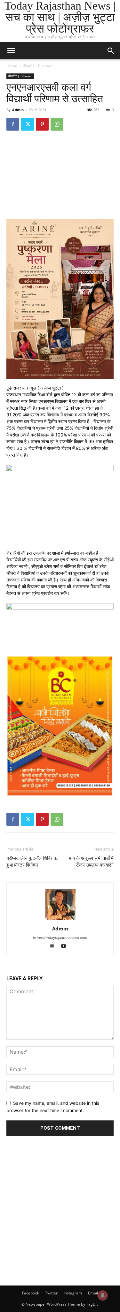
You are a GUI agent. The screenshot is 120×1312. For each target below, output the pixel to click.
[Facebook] (12, 124)
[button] (111, 50)
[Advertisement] (60, 1214)
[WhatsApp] (57, 124)
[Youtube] (65, 946)
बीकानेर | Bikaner (37, 66)
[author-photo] (60, 919)
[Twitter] (27, 124)
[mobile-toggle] (11, 50)
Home (11, 66)
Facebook (30, 1293)
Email (93, 1293)
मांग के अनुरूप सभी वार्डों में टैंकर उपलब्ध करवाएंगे (91, 861)
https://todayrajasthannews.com (60, 938)
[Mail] (54, 946)
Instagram (73, 1293)
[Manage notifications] (103, 1295)
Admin (18, 109)
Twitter (51, 1293)
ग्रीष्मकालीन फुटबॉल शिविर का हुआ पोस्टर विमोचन (32, 861)
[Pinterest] (42, 124)
